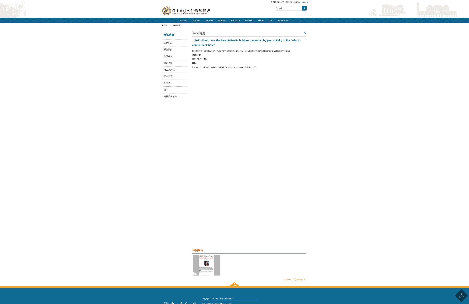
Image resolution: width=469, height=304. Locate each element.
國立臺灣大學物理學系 (191, 11)
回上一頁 (288, 280)
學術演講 (222, 20)
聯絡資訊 (297, 2)
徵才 (271, 20)
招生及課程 (235, 20)
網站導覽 (289, 2)
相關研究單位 (283, 20)
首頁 (165, 25)
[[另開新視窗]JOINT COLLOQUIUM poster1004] (206, 265)
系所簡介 (196, 20)
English (305, 2)
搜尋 (304, 8)
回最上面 (299, 280)
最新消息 (184, 20)
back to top (461, 296)
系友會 (261, 20)
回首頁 (273, 2)
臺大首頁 (280, 2)
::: (162, 29)
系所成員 (209, 20)
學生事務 (249, 20)
